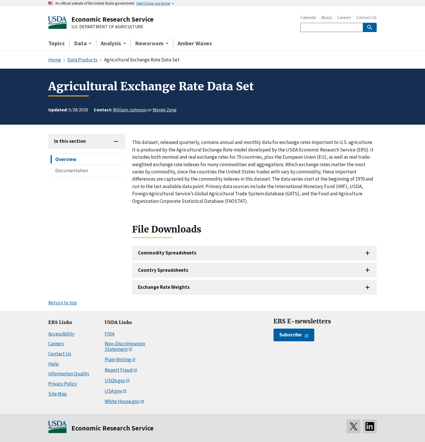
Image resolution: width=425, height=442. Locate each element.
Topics (56, 43)
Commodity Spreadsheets (167, 253)
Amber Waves (195, 43)
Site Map (57, 394)
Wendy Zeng (165, 110)
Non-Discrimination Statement (125, 346)
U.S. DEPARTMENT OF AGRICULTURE (107, 26)
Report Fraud (119, 370)
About (326, 17)
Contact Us (366, 17)
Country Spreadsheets (163, 270)
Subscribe (290, 335)
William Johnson (130, 110)
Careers (344, 17)
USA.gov (113, 391)
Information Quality (68, 373)
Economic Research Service (112, 19)
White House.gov (122, 401)
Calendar (308, 17)
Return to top (62, 302)
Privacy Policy (62, 384)
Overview (65, 159)
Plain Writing (118, 359)
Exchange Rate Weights (164, 287)
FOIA (109, 334)
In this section (70, 141)
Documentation (71, 170)
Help (53, 364)
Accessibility (61, 334)
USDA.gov (115, 380)
